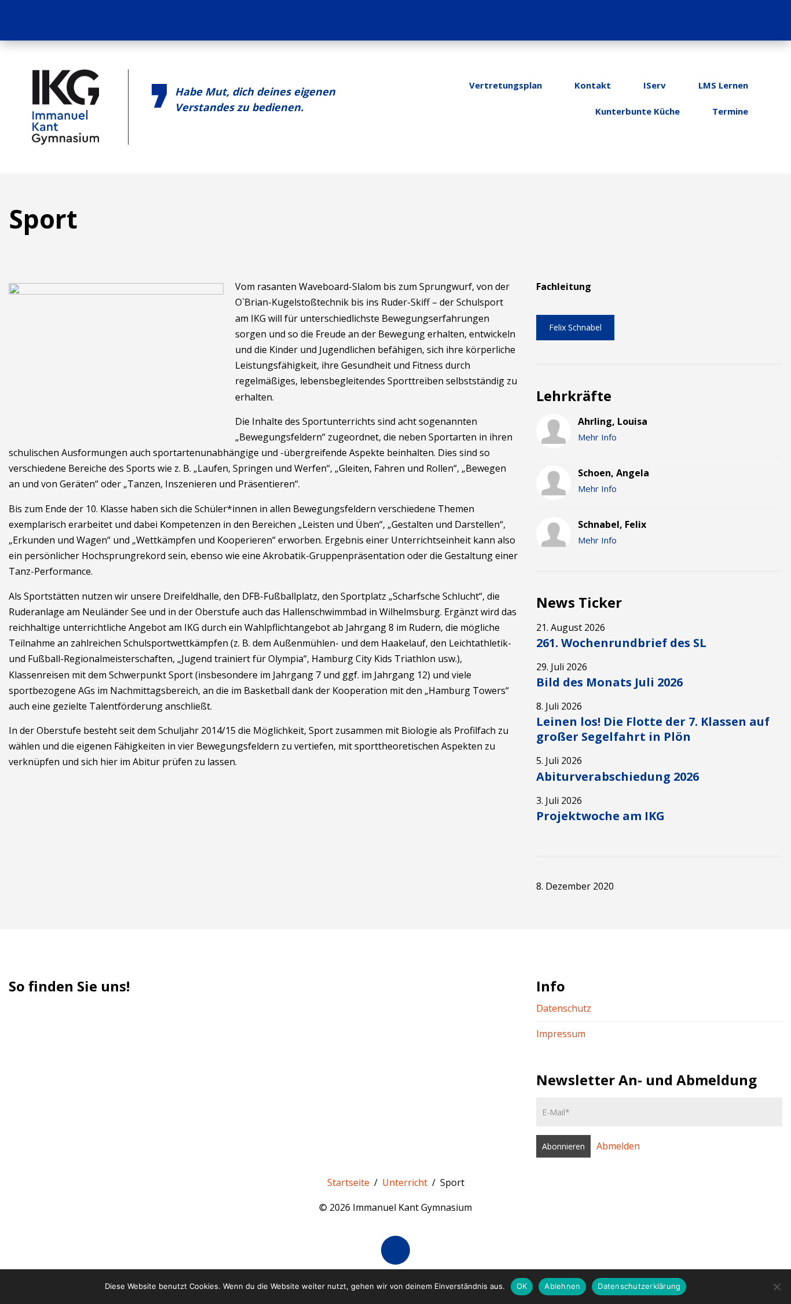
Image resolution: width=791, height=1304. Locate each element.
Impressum (560, 1033)
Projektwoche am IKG (600, 816)
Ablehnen (562, 1286)
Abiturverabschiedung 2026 (617, 776)
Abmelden (618, 1146)
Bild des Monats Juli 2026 (609, 682)
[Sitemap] (744, 20)
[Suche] (767, 20)
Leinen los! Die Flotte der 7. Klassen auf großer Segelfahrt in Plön (653, 729)
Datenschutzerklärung (639, 1286)
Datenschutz (563, 1008)
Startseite (348, 1182)
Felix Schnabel (575, 327)
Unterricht (404, 1182)
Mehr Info (597, 437)
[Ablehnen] (776, 1286)
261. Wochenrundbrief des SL (621, 643)
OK (522, 1286)
